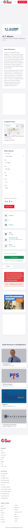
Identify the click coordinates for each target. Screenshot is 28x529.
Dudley (15, 505)
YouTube (11, 225)
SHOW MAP (14, 130)
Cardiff (2, 517)
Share (8, 266)
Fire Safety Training (4, 478)
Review (5, 185)
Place (5, 179)
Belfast (2, 506)
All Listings (3, 453)
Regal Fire (5, 404)
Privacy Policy (3, 466)
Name (5, 160)
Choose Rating (7, 153)
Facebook (11, 215)
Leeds (15, 514)
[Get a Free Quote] (14, 279)
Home (2, 450)
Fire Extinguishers (4, 473)
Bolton (2, 510)
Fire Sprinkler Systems (5, 482)
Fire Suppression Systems (6, 491)
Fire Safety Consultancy (5, 487)
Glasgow (16, 509)
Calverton (6, 386)
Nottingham (16, 38)
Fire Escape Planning (5, 493)
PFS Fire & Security (7, 384)
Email (5, 166)
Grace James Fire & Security (10, 425)
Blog (2, 459)
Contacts (2, 457)
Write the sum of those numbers (10, 198)
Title (5, 172)
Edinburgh (16, 507)
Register (2, 461)
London (15, 521)
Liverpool (16, 518)
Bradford (2, 513)
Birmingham (3, 508)
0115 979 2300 (12, 246)
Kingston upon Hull (18, 512)
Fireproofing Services (5, 496)
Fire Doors (3, 484)
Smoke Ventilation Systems (6, 489)
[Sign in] (15, 2)
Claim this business (14, 257)
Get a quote (3, 455)
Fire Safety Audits (4, 498)
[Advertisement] (14, 15)
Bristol (2, 515)
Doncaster (3, 521)
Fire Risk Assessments (5, 480)
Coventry (2, 519)
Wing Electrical (6, 364)
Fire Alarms (3, 475)
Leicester (16, 516)
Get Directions (12, 238)
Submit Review (9, 206)
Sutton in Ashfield (7, 406)
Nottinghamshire (22, 38)
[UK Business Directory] (14, 302)
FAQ (2, 464)
